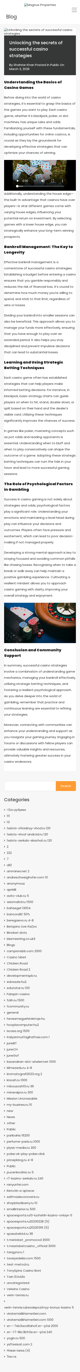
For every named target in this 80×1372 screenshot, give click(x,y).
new (10, 1111)
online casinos (55, 134)
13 (8, 822)
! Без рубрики (16, 810)
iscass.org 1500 (18, 1031)
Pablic (11, 1129)
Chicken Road (17, 963)
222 (9, 853)
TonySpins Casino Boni (24, 1270)
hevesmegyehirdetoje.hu (26, 1018)
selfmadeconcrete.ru (23, 1197)
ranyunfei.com (18, 1184)
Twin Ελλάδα (16, 1277)
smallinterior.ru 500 (21, 1209)
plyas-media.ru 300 (21, 1147)
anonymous (16, 883)
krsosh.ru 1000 (17, 1080)
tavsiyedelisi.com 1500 (24, 1258)
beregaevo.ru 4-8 (20, 920)
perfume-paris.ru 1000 (23, 1141)
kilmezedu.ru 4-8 (19, 1068)
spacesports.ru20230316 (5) (28, 1227)
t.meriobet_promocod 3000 (28, 1240)
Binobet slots (17, 932)
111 (8, 816)
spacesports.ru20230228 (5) (28, 1221)
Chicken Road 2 (18, 969)
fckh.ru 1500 (15, 1000)
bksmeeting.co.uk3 (21, 939)
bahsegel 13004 (19, 908)
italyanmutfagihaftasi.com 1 (28, 1037)
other (11, 1123)
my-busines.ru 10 (19, 1104)
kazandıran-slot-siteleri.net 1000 (31, 1061)
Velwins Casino (18, 1289)
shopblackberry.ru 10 (22, 1203)
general (12, 1012)
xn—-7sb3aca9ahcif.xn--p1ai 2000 (32, 1326)
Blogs (11, 945)
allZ (9, 865)
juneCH (12, 1049)
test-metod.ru (18, 1264)
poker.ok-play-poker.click (26, 1154)
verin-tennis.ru (18, 1295)
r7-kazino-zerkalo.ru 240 (25, 1178)
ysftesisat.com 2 (19, 1344)
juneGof (13, 1055)
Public (54, 65)
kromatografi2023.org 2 (24, 1074)
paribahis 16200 (18, 1135)
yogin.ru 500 (16, 1338)
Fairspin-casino (18, 994)
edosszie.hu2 (16, 982)
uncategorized (18, 1283)
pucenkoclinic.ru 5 (20, 1172)
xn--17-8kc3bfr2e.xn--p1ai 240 (29, 1332)
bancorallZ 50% (18, 914)
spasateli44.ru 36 (20, 1234)
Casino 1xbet (16, 957)
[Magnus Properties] (40, 5)
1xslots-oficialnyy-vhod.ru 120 (28, 828)
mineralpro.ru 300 (20, 1092)
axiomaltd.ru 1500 (20, 902)
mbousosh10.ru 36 (20, 1086)
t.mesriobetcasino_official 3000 (31, 1246)
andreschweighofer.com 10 (27, 877)
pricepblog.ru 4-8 (20, 1160)
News (11, 1117)
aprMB (11, 889)
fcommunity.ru (18, 1006)
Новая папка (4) (18, 1350)
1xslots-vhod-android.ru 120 (27, 834)
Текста (11, 1356)
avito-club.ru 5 (18, 896)
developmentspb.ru (22, 975)
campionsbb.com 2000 (24, 951)
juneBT (12, 1043)
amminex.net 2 (18, 871)
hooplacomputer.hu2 (23, 1025)
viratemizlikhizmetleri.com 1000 (30, 1320)
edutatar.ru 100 (18, 988)
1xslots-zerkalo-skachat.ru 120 (29, 840)
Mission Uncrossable (22, 1098)
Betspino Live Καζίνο (22, 926)
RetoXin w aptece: (21, 1190)
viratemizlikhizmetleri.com (26, 1313)
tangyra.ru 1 (15, 1252)
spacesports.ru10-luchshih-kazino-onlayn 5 (39, 1215)
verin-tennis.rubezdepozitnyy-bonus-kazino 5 (39, 1307)
